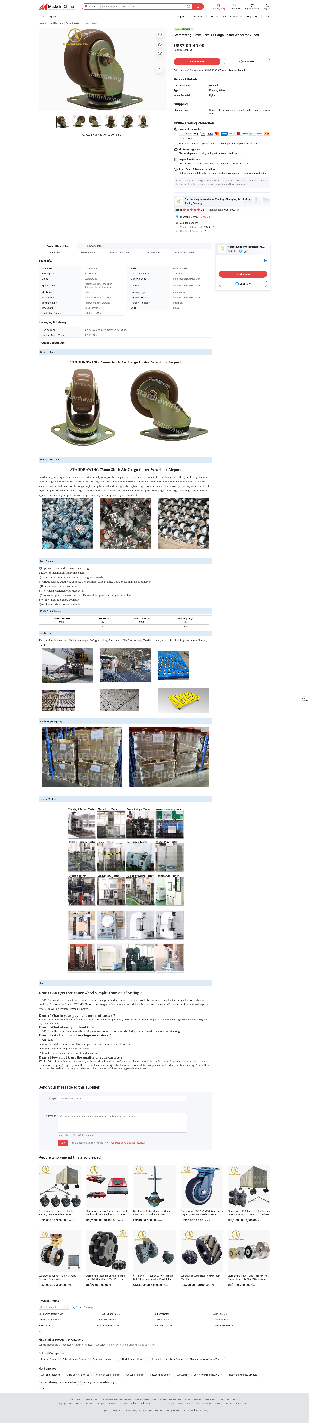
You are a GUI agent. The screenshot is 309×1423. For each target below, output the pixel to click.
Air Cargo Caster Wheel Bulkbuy (98, 1382)
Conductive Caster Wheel (51, 1313)
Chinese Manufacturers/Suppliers (116, 1399)
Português (100, 1403)
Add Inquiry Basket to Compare (103, 134)
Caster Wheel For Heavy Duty (208, 1374)
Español (89, 1403)
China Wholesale (141, 1399)
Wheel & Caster (72, 23)
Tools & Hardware (55, 23)
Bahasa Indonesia (244, 1403)
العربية (171, 1403)
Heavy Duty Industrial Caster (243, 1374)
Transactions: (224, 209)
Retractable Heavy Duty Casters (167, 1359)
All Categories (50, 16)
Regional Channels (192, 1399)
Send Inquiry (197, 61)
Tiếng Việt (228, 1403)
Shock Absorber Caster (108, 1325)
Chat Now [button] (249, 61)
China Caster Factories (77, 1374)
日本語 (190, 1403)
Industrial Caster (90, 23)
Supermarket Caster (103, 1359)
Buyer (196, 16)
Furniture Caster (220, 1319)
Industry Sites (175, 1399)
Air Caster (182, 1374)
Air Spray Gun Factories (107, 1374)
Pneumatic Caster (163, 1325)
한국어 (180, 1403)
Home (41, 23)
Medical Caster (161, 1319)
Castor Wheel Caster (160, 1374)
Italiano (138, 1403)
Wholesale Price (159, 1399)
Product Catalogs (84, 1307)
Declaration (188, 1410)
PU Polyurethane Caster (108, 1313)
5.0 (230, 251)
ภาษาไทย (207, 1403)
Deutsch (148, 1403)
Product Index (210, 1399)
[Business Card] (265, 260)
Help (213, 16)
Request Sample (237, 70)
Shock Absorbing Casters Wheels (206, 1359)
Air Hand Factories (50, 1374)
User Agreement (172, 1410)
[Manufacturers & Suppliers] (56, 6)
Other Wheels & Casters (74, 1359)
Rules (268, 16)
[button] (201, 252)
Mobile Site (224, 1399)
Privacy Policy (202, 1410)
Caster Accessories (106, 1319)
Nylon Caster (218, 1313)
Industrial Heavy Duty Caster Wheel (58, 1382)
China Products (91, 1399)
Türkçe (217, 1403)
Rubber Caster (161, 1313)
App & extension (231, 16)
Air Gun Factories (134, 1374)
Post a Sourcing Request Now (128, 1142)
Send (63, 1142)
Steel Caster (45, 1325)
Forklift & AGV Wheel (49, 1319)
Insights (235, 1399)
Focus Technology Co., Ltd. (133, 1410)
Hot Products (75, 1399)
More (41, 1388)
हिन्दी (198, 1403)
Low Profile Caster (221, 1325)
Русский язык (126, 1403)
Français (112, 1403)
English (79, 1403)
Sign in (267, 8)
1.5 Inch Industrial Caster (132, 1359)
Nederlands (161, 1403)
